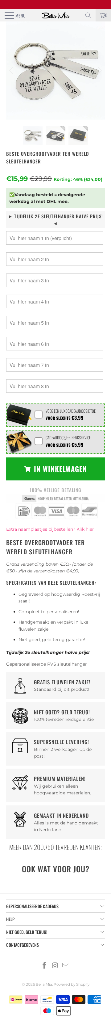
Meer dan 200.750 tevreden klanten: (55, 847)
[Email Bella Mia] (66, 966)
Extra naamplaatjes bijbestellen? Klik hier (50, 529)
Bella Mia (44, 984)
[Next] (99, 70)
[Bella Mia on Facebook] (44, 966)
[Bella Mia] (55, 15)
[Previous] (12, 70)
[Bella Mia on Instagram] (55, 966)
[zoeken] (88, 15)
